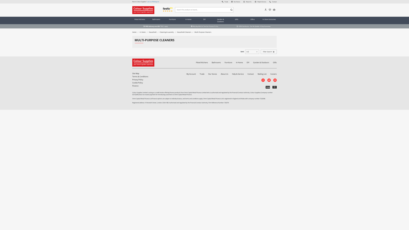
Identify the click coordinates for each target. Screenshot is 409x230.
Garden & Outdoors (220, 20)
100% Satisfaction (244, 26)
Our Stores (236, 2)
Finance (135, 86)
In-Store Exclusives (269, 19)
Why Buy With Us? (198, 26)
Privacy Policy (137, 79)
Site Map (135, 73)
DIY (204, 19)
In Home (188, 19)
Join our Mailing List (153, 2)
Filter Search (267, 52)
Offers (252, 19)
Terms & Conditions (140, 76)
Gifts (236, 19)
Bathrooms (156, 19)
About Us (248, 2)
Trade (226, 2)
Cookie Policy (137, 83)
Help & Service (261, 2)
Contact (274, 2)
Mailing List (262, 74)
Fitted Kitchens (139, 19)
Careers (273, 74)
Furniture (172, 19)
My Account (191, 74)
